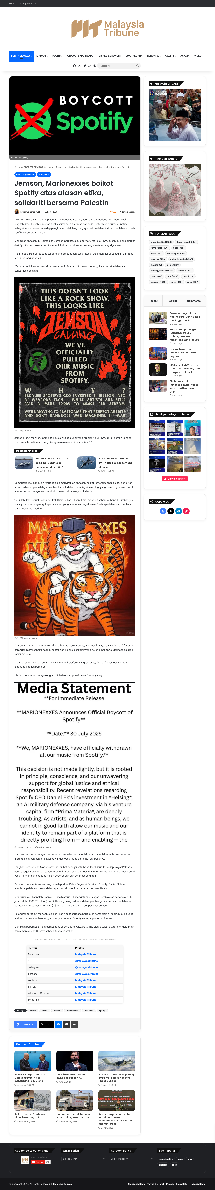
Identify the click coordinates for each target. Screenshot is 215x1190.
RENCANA (153, 55)
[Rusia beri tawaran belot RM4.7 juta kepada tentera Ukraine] (86, 462)
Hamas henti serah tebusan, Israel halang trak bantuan (73, 1115)
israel (156, 253)
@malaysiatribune (86, 960)
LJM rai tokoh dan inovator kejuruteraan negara (183, 352)
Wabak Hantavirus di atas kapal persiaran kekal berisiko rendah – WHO (52, 463)
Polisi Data (181, 1184)
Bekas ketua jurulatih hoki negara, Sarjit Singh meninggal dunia (185, 317)
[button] (157, 428)
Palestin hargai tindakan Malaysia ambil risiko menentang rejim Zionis (29, 1078)
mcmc (173, 265)
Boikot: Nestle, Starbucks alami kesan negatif (30, 1115)
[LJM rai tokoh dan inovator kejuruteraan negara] (158, 353)
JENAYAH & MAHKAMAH (80, 55)
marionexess (72, 1010)
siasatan (158, 282)
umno (193, 282)
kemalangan (176, 253)
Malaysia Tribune (85, 954)
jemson (57, 1010)
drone (45, 1010)
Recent (153, 300)
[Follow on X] (37, 212)
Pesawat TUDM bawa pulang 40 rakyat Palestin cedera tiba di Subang (116, 1078)
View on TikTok (176, 478)
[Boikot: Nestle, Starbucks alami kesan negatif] (32, 1100)
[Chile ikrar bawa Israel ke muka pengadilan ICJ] (74, 1061)
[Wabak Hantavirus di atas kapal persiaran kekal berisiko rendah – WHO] (24, 462)
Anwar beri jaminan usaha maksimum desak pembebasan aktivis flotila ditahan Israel (115, 1118)
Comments (194, 300)
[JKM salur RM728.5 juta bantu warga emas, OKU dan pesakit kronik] (158, 369)
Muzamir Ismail (27, 212)
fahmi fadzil (159, 247)
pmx (172, 276)
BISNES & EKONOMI (110, 55)
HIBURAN (44, 174)
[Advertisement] (174, 604)
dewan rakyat (186, 242)
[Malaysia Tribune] (107, 29)
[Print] (74, 1024)
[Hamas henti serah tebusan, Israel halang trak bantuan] (74, 1100)
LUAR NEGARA (134, 55)
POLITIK (57, 55)
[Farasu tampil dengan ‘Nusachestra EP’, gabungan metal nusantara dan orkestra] (158, 334)
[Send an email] (39, 212)
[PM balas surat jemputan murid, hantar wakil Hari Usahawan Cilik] (158, 386)
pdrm (156, 276)
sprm (176, 282)
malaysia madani (181, 259)
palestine (89, 1010)
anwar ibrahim (161, 242)
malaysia (158, 259)
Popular (172, 300)
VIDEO (198, 55)
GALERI (169, 55)
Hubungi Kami (197, 1184)
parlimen (185, 270)
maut (156, 265)
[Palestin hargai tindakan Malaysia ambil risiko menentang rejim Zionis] (32, 1061)
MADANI (41, 55)
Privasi (170, 1184)
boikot (33, 1010)
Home (19, 167)
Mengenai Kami (136, 1184)
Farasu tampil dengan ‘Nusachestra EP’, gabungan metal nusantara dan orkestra (185, 335)
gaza (178, 247)
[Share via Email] (66, 1024)
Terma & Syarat (155, 1184)
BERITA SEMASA (20, 55)
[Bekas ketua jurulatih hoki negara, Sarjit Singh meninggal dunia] (158, 318)
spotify (102, 1010)
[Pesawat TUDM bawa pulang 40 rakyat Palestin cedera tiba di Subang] (116, 1061)
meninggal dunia (162, 270)
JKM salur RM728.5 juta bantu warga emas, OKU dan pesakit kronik (185, 368)
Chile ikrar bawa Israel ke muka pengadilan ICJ (71, 1076)
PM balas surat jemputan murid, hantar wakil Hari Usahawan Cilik (184, 386)
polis (188, 276)
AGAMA (184, 55)
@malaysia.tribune (86, 973)
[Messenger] (58, 1024)
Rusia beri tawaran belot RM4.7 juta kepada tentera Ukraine (115, 463)
